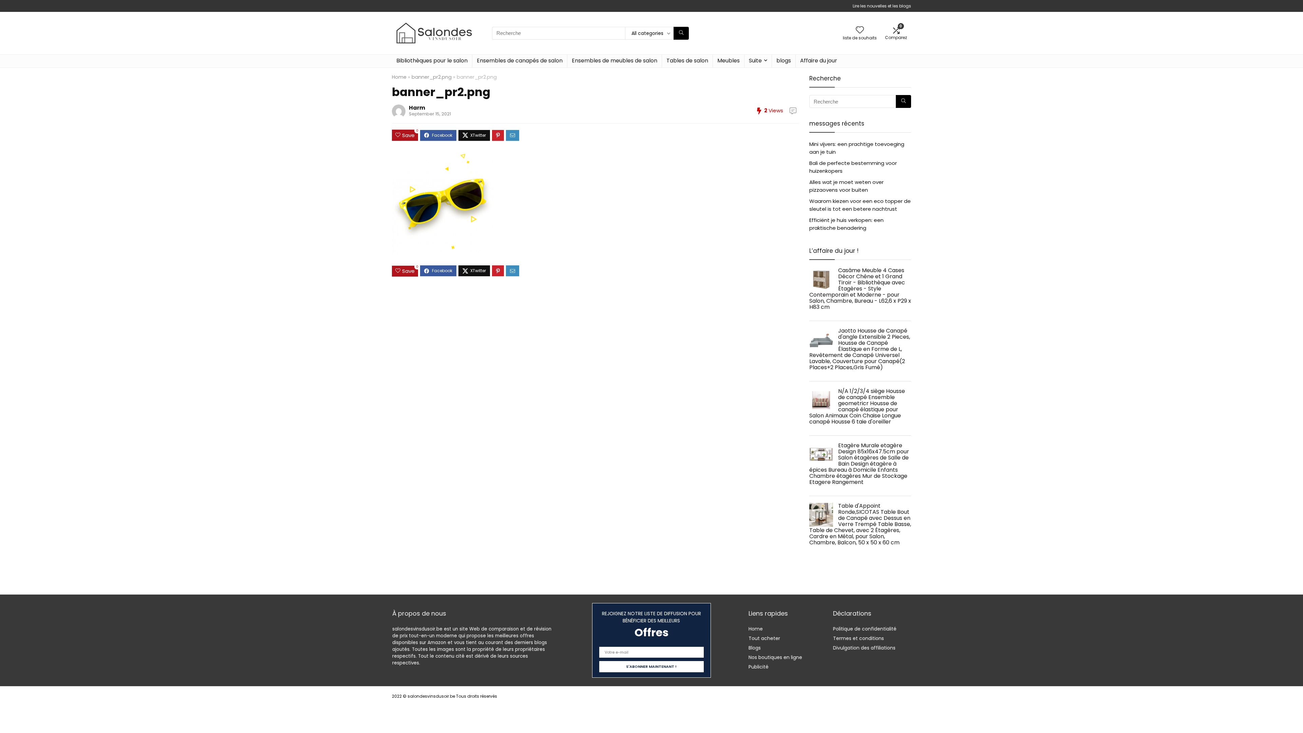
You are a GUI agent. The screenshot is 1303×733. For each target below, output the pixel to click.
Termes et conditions (858, 638)
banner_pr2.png (432, 77)
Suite (755, 60)
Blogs (755, 647)
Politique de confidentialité (864, 628)
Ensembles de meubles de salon (614, 60)
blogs (783, 60)
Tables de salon (687, 60)
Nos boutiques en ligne (775, 657)
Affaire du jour (818, 60)
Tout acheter (764, 638)
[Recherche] (681, 33)
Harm (417, 108)
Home (399, 77)
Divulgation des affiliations (864, 647)
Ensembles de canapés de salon (520, 60)
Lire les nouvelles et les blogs (882, 6)
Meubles (728, 60)
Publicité (759, 666)
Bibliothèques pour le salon (432, 60)
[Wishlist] (860, 30)
